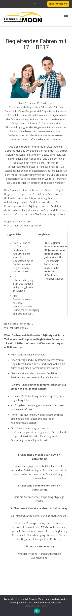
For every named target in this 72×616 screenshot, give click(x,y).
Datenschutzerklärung (36, 605)
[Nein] (67, 605)
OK (37, 611)
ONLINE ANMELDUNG (58, 4)
